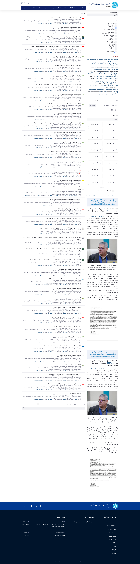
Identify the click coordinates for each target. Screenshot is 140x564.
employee (93, 124)
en (24, 3)
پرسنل (94, 143)
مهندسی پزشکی (112, 539)
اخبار (95, 130)
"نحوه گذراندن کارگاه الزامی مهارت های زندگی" (71, 336)
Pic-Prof (109, 137)
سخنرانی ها (108, 156)
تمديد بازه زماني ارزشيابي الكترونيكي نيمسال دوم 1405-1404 (68, 209)
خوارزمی (109, 163)
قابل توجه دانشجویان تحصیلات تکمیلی (72, 365)
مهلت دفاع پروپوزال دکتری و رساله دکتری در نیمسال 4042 (68, 142)
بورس (110, 130)
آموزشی (40, 62)
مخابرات (114, 553)
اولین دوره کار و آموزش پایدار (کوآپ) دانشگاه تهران (70, 180)
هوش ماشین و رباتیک (111, 529)
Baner (109, 124)
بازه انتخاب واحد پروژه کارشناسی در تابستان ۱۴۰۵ (70, 94)
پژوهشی (40, 52)
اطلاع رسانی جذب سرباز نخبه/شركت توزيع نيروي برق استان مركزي (66, 317)
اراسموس (94, 182)
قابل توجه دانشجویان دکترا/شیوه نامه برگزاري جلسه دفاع (69, 288)
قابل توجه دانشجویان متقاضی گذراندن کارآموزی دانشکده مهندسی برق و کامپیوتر (64, 104)
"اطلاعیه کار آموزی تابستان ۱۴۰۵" (74, 161)
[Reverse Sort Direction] (98, 105)
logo (110, 169)
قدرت (115, 522)
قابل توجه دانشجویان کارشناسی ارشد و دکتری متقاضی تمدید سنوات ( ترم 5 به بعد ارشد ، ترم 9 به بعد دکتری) (57, 123)
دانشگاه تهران (101, 217)
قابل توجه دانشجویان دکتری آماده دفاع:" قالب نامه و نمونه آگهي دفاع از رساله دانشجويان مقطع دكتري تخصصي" (57, 84)
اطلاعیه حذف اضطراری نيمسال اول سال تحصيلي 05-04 (69, 269)
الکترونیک (114, 550)
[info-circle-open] (115, 110)
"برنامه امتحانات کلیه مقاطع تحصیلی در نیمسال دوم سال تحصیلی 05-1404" (65, 199)
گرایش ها (109, 182)
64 (101, 191)
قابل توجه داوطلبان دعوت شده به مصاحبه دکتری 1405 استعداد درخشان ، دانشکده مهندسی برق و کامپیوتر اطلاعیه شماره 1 (55, 259)
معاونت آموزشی (90, 522)
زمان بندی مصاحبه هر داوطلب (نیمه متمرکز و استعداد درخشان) (67, 307)
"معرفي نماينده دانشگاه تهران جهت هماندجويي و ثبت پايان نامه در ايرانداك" (65, 17)
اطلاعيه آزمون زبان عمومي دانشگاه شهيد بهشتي (71, 27)
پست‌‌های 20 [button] (113, 188)
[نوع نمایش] (112, 110)
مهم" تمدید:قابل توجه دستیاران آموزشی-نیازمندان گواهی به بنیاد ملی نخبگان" (64, 384)
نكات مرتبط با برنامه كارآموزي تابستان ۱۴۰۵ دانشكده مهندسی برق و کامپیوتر (65, 151)
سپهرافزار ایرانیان (55, 561)
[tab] (102, 20)
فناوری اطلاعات (112, 533)
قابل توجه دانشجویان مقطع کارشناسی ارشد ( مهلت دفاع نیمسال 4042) (66, 132)
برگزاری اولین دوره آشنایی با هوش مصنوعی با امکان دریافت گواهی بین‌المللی (64, 279)
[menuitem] (81, 8)
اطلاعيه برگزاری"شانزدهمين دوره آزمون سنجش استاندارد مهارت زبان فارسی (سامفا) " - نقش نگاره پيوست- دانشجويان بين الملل (54, 37)
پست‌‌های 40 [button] (81, 404)
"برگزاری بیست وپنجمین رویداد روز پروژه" (72, 190)
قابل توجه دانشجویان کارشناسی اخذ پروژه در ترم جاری (69, 113)
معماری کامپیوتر (112, 536)
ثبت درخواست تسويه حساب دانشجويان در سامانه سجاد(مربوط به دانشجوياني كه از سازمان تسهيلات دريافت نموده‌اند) (56, 46)
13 (26, 404)
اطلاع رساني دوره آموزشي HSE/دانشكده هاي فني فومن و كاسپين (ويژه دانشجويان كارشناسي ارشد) (59, 228)
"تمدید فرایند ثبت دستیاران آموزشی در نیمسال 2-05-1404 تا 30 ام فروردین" (65, 374)
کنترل (115, 546)
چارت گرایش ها (108, 143)
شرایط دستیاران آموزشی (75, 393)
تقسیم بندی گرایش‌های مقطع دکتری (109, 67)
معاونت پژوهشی (77, 522)
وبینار (94, 163)
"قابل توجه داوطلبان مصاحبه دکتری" (73, 298)
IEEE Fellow (110, 211)
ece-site (94, 169)
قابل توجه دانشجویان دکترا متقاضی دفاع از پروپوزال (70, 355)
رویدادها (75, 195)
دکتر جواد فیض (92, 217)
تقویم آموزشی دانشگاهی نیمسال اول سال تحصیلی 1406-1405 (68, 65)
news (110, 150)
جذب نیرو (93, 137)
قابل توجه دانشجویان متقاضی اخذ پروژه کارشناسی (70, 75)
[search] (90, 105)
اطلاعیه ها (93, 150)
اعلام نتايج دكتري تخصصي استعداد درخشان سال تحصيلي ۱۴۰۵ (67, 56)
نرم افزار (114, 543)
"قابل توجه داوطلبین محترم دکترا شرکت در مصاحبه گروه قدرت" (67, 326)
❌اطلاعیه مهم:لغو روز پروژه (75, 170)
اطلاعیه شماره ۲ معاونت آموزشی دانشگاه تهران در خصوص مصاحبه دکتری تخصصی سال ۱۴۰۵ (61, 345)
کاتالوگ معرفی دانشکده (106, 176)
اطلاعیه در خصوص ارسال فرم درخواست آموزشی (107, 71)
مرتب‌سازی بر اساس (114, 12)
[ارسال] (24, 408)
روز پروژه (94, 176)
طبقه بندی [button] (114, 20)
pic (95, 156)
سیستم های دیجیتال (111, 526)
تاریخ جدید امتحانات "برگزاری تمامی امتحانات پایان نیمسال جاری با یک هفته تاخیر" (63, 218)
